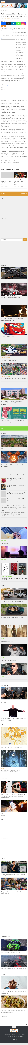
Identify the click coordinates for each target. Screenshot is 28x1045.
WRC (16, 516)
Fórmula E (20, 507)
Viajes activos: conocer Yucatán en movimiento (11, 449)
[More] (3, 26)
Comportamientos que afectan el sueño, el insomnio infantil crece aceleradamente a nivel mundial (16, 493)
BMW (17, 505)
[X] (8, 23)
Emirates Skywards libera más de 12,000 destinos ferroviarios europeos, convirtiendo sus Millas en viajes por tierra (13, 796)
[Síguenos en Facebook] (24, 193)
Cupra (8, 507)
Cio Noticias (4, 1016)
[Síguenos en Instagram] (22, 193)
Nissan (3, 514)
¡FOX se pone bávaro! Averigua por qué (10, 297)
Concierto (5, 507)
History (4, 509)
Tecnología (3, 540)
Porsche (8, 514)
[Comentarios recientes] (17, 474)
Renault (21, 514)
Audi (11, 505)
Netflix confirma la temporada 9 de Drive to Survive (13, 281)
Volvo (12, 516)
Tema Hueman (20, 1036)
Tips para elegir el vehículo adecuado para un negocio (12, 601)
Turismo (9, 516)
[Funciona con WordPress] (10, 1036)
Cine (2, 507)
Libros (3, 511)
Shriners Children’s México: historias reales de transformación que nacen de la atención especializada (12, 403)
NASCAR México (14, 512)
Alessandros (5, 505)
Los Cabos (13, 510)
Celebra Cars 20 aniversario (7, 336)
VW (14, 516)
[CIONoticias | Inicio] (4, 2)
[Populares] (11, 474)
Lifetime (7, 510)
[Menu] (26, 1)
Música (3, 512)
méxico (23, 510)
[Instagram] (23, 23)
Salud (3, 516)
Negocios (20, 512)
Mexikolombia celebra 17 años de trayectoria (10, 678)
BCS (14, 505)
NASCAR (8, 512)
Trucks (6, 516)
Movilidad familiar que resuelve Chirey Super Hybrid (12, 617)
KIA (17, 509)
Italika (14, 509)
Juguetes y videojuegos (6, 357)
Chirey (24, 505)
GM (23, 507)
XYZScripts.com (20, 1044)
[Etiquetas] (24, 474)
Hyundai (10, 509)
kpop (18, 509)
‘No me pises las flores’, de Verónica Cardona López (13, 747)
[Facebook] (3, 23)
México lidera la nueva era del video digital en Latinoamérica (14, 561)
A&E (2, 505)
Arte (9, 505)
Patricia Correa (6, 18)
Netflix (23, 512)
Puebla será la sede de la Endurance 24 (10, 952)
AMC (8, 505)
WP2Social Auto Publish (9, 1044)
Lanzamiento (22, 509)
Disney (11, 507)
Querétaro (15, 514)
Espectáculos (4, 10)
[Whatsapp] (18, 23)
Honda (7, 509)
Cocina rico (3, 989)
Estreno (13, 507)
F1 (16, 507)
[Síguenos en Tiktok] (26, 193)
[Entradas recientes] (4, 474)
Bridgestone (21, 505)
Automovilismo (4, 576)
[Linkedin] (13, 23)
